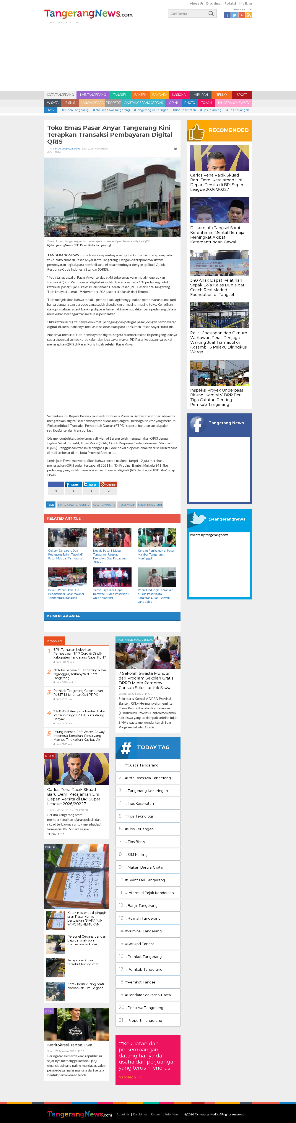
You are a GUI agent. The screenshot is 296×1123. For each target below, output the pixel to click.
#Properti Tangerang (140, 1020)
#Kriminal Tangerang (140, 931)
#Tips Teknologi (211, 110)
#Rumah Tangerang (140, 918)
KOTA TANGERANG (60, 95)
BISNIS (70, 103)
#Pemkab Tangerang (141, 969)
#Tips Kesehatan (184, 110)
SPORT (242, 95)
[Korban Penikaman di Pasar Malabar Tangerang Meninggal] (157, 537)
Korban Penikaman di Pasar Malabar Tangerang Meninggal (156, 554)
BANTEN (140, 95)
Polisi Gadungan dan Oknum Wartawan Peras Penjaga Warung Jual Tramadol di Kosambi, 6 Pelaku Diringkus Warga (218, 342)
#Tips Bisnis (132, 841)
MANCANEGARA (91, 103)
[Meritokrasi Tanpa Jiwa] (76, 1024)
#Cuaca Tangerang (75, 110)
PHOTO (189, 103)
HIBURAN (201, 95)
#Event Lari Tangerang (142, 880)
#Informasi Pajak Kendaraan (146, 892)
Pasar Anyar (127, 504)
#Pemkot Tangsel (137, 982)
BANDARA (159, 95)
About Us (196, 3)
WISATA (52, 103)
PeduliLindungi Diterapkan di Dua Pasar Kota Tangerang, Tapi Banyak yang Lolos (155, 595)
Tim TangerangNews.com (63, 148)
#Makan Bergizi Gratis (141, 867)
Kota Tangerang (104, 504)
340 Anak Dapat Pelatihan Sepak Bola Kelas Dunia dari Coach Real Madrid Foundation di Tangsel (218, 287)
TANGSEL (120, 95)
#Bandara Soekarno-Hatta (145, 995)
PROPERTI (113, 103)
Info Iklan (245, 3)
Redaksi (230, 3)
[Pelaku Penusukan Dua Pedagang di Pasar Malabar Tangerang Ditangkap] (67, 577)
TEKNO (221, 95)
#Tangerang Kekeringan (151, 110)
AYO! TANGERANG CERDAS (143, 103)
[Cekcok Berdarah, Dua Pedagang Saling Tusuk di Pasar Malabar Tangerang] (67, 537)
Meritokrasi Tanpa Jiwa (69, 1045)
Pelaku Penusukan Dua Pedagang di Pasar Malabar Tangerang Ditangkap (66, 593)
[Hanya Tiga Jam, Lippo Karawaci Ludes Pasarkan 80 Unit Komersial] (112, 577)
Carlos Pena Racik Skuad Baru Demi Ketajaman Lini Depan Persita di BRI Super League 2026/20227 (73, 796)
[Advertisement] (148, 58)
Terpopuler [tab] (54, 641)
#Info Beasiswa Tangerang (111, 110)
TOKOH (206, 103)
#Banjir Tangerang (138, 905)
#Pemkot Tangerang (140, 956)
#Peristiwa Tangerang (141, 1007)
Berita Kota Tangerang (73, 504)
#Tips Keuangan (237, 110)
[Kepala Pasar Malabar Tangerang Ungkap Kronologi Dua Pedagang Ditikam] (112, 537)
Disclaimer (214, 3)
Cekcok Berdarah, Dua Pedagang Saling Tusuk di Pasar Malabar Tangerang (65, 554)
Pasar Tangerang (150, 504)
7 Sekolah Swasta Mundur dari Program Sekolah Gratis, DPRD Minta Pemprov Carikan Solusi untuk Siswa (146, 680)
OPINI (173, 103)
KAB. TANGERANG (93, 95)
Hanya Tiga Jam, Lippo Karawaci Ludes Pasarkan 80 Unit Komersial (112, 593)
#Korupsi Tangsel (137, 943)
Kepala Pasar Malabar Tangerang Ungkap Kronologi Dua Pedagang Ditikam (110, 556)
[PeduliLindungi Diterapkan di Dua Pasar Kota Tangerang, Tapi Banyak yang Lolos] (157, 577)
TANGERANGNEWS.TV (233, 103)
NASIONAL (179, 95)
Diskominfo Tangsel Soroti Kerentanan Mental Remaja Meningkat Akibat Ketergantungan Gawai (217, 234)
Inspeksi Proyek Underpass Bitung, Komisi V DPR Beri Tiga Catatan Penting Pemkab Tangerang (216, 397)
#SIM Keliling (133, 854)
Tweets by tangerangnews (208, 535)
